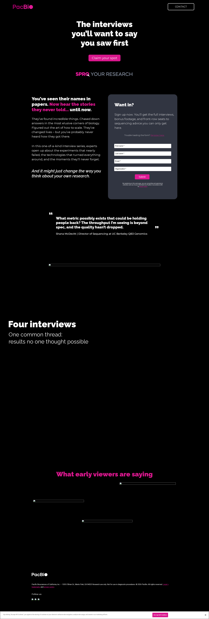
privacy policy (49, 587)
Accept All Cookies (160, 615)
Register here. (157, 135)
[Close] (205, 615)
